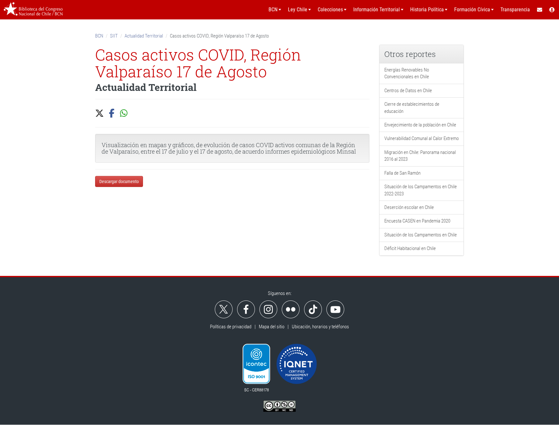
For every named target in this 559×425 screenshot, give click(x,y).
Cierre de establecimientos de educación (411, 107)
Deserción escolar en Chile (409, 207)
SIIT (114, 36)
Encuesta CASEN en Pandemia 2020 (417, 221)
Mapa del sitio (271, 327)
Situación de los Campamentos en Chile (420, 235)
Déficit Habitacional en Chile (410, 248)
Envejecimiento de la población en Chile (420, 125)
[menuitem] (539, 9)
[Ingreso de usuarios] (552, 9)
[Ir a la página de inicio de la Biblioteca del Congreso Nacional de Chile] (33, 9)
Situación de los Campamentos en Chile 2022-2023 (420, 190)
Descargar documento (119, 181)
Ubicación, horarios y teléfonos (320, 327)
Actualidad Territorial (144, 36)
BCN (99, 36)
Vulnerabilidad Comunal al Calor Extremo (421, 138)
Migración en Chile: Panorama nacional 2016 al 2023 (420, 155)
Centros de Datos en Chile (408, 90)
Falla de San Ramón (402, 173)
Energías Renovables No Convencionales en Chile (406, 73)
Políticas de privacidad (230, 327)
